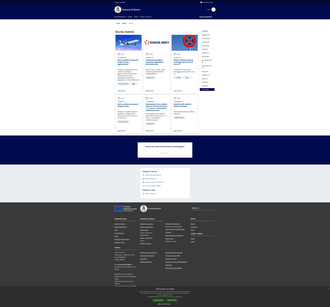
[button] (165, 304)
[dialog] (165, 296)
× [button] (328, 288)
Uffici (115, 230)
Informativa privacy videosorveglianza (176, 262)
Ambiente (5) (205, 35)
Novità (124, 23)
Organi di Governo (119, 224)
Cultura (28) (205, 46)
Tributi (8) (204, 82)
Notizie (151, 54)
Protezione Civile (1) (207, 67)
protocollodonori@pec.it (124, 264)
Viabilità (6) (205, 89)
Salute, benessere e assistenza (174, 235)
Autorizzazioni (169, 239)
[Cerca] (213, 9)
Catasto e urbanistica (146, 238)
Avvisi (122, 54)
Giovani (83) (205, 56)
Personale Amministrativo (122, 239)
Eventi (193, 242)
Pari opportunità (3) (206, 61)
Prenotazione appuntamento (148, 253)
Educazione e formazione (172, 224)
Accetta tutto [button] (158, 300)
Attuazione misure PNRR (172, 256)
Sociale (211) (205, 75)
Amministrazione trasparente (174, 253)
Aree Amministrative (120, 227)
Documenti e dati (119, 242)
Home (118, 23)
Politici (116, 236)
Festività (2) (205, 53)
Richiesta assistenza (146, 262)
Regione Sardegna (119, 2)
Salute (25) (205, 71)
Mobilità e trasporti (145, 243)
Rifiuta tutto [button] (172, 300)
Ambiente (168, 232)
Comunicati (194, 227)
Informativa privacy (171, 259)
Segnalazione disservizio (147, 256)
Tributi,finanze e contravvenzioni (175, 229)
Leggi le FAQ (143, 259)
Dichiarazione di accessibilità (173, 268)
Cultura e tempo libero (146, 227)
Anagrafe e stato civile (146, 224)
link (181, 296)
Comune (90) (205, 42)
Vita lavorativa (144, 230)
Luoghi (193, 239)
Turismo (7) (205, 86)
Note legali (168, 265)
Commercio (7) (206, 38)
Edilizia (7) (205, 49)
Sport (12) (205, 79)
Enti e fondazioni (119, 233)
